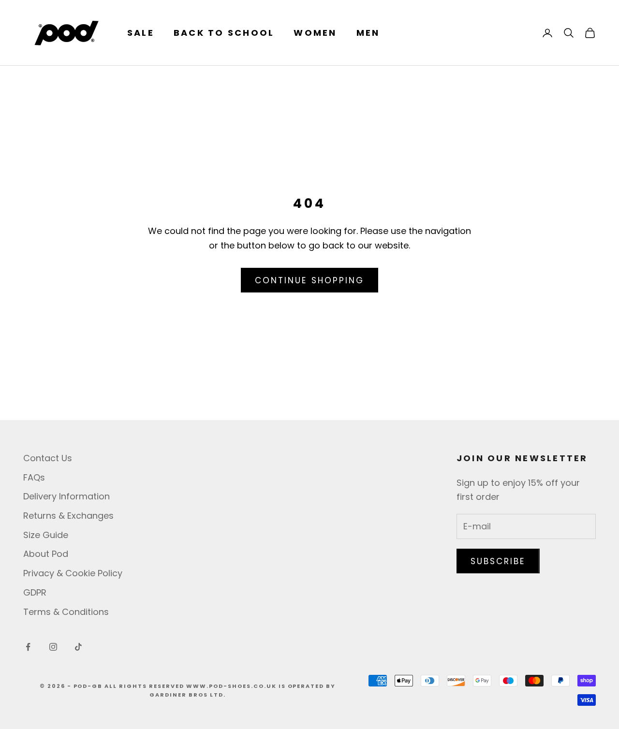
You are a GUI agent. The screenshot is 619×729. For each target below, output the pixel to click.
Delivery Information (66, 496)
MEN (368, 33)
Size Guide (45, 535)
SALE (140, 33)
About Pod (45, 554)
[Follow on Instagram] (53, 647)
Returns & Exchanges (68, 516)
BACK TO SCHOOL (224, 33)
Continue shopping (309, 280)
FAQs (34, 477)
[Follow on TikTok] (78, 647)
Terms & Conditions (66, 612)
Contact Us (47, 458)
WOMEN (315, 33)
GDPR (34, 592)
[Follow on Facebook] (28, 647)
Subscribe (498, 561)
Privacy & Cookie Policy (72, 573)
